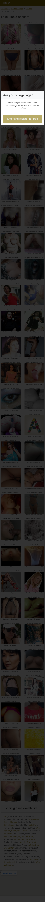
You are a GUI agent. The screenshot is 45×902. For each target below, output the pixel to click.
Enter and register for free (22, 118)
